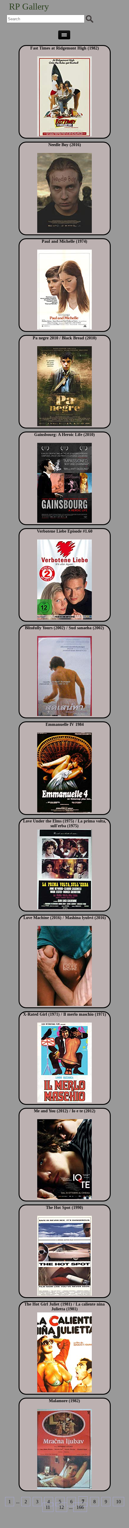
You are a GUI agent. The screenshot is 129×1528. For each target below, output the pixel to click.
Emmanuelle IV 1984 (65, 724)
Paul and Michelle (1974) (64, 241)
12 (61, 1507)
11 (48, 1507)
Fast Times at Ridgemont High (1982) (64, 48)
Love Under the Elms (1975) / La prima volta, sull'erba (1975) (64, 823)
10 (118, 1501)
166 (80, 1507)
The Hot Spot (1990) (64, 1207)
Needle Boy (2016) (64, 145)
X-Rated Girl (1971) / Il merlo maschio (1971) (64, 1014)
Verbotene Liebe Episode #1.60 (64, 531)
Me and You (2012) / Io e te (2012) (64, 1111)
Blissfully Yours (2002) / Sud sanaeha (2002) (64, 628)
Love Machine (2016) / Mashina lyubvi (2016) (64, 917)
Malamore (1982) (64, 1401)
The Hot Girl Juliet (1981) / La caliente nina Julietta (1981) (64, 1306)
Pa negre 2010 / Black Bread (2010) (65, 338)
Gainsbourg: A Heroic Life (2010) (64, 434)
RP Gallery (29, 6)
